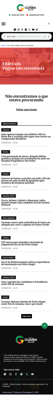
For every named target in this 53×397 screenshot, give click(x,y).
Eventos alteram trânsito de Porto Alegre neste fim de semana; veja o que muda (23, 302)
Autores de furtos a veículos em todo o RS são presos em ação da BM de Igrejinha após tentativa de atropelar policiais (25, 180)
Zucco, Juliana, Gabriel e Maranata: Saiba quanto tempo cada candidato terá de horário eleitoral (25, 202)
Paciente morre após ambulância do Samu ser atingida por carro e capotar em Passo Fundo (26, 223)
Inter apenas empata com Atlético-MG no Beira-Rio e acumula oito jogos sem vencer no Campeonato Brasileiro (26, 136)
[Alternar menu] (3, 24)
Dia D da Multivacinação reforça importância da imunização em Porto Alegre (25, 263)
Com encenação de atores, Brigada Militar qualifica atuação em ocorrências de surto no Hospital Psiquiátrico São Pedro (25, 158)
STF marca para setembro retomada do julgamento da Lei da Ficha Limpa (22, 243)
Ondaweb (6, 386)
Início (3, 45)
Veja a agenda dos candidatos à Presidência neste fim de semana (24, 283)
